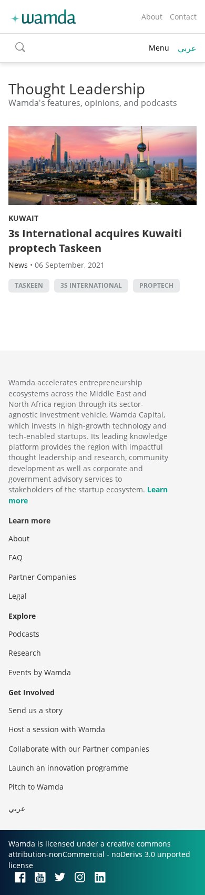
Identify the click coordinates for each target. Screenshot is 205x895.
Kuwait (23, 218)
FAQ (15, 557)
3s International (91, 285)
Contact (183, 17)
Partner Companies (42, 577)
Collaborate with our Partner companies (78, 749)
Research (24, 653)
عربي (187, 48)
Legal (17, 596)
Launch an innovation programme (68, 768)
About (151, 17)
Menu (159, 48)
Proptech (156, 285)
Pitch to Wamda (36, 787)
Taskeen (29, 285)
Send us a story (35, 710)
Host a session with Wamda (56, 729)
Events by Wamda (39, 672)
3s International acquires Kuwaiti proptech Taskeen (95, 240)
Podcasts (23, 634)
